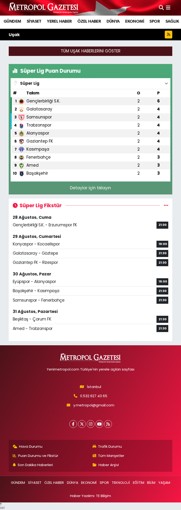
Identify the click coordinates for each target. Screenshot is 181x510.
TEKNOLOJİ (121, 482)
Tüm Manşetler (111, 455)
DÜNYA (113, 21)
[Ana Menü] (168, 7)
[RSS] (108, 424)
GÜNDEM (12, 21)
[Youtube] (99, 424)
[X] (82, 424)
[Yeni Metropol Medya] (44, 7)
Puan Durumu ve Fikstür (38, 455)
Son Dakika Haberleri (35, 464)
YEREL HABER (59, 21)
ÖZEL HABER (89, 21)
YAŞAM (164, 482)
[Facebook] (73, 424)
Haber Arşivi (109, 464)
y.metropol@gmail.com (93, 405)
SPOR (154, 21)
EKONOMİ (134, 21)
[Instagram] (91, 424)
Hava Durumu (30, 446)
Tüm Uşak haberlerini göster (90, 51)
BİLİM (151, 482)
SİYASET (34, 21)
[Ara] (161, 7)
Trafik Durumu (110, 446)
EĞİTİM (138, 482)
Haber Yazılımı (82, 495)
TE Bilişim (103, 495)
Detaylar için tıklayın (90, 188)
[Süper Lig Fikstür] (166, 205)
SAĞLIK (172, 21)
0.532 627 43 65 (93, 395)
